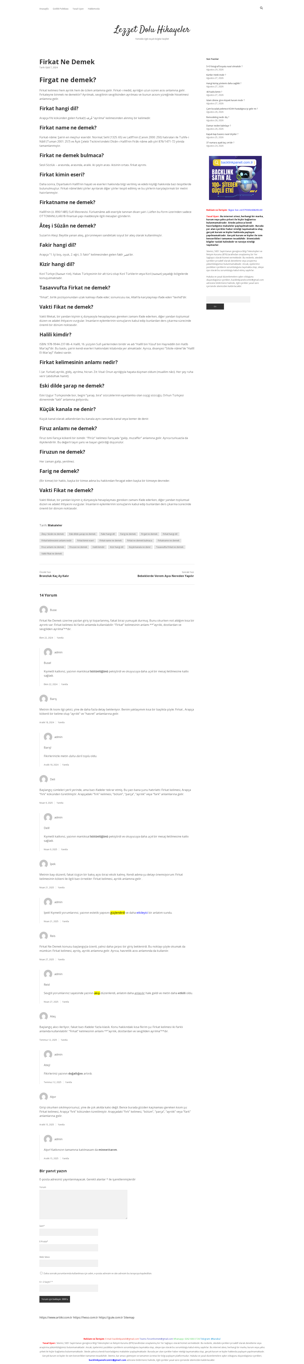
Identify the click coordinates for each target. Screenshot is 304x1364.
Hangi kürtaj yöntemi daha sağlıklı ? (223, 83)
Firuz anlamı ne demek (53, 547)
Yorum (42, 1187)
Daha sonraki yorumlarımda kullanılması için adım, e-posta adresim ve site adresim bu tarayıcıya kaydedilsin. (98, 1273)
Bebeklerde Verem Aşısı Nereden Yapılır (166, 576)
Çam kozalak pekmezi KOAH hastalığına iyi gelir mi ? (232, 108)
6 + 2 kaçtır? (46, 1281)
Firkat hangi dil (170, 534)
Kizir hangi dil (116, 547)
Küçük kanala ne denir (140, 547)
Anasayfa (44, 8)
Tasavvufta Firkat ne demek (169, 547)
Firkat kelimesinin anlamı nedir (57, 540)
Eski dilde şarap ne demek (82, 534)
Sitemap (129, 1317)
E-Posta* (43, 1241)
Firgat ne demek (149, 534)
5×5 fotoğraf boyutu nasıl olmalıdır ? (224, 66)
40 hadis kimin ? (214, 91)
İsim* (42, 1225)
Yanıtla (60, 637)
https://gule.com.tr (111, 1317)
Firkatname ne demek (168, 540)
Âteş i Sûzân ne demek (53, 534)
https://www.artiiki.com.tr (55, 1317)
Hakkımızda (94, 8)
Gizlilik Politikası (60, 8)
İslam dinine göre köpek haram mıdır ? (225, 100)
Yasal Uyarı (78, 8)
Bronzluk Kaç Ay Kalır (54, 576)
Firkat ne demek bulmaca (139, 540)
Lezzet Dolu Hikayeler (152, 29)
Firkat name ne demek (111, 540)
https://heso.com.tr (85, 1317)
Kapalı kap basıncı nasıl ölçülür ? (222, 134)
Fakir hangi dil (108, 534)
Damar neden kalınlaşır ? (218, 125)
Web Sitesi (44, 1257)
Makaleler (55, 525)
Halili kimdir (98, 547)
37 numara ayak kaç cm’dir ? (220, 142)
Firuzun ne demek (78, 547)
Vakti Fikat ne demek (52, 553)
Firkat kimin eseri (85, 540)
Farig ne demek (128, 534)
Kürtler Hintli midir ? (216, 74)
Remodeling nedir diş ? (217, 117)
